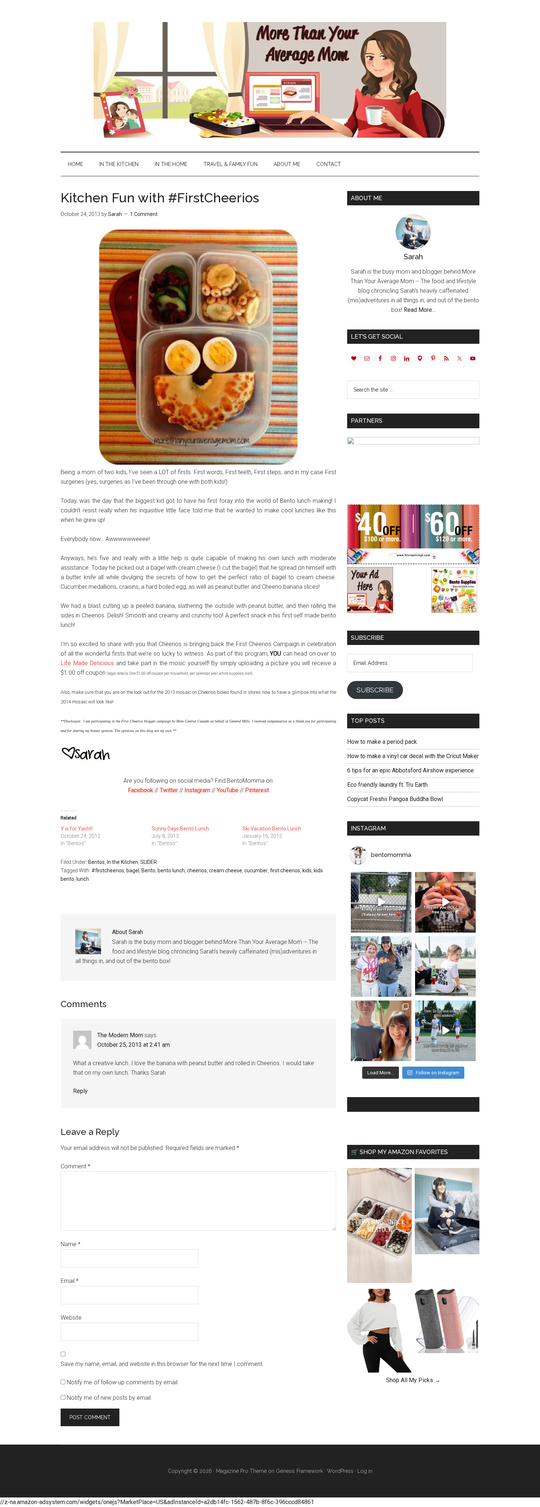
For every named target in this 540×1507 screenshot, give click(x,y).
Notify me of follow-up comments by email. (123, 1382)
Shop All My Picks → (413, 1380)
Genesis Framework (299, 1471)
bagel (132, 870)
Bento (148, 870)
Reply (80, 1091)
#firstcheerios (107, 870)
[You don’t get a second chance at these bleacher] (381, 902)
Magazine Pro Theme (241, 1471)
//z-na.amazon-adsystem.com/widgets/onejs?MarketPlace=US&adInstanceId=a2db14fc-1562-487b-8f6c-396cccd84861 (157, 1502)
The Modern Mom (120, 1035)
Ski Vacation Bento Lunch (271, 829)
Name (70, 1244)
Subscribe (375, 690)
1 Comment (144, 214)
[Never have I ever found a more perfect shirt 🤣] (445, 966)
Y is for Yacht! (77, 829)
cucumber (256, 870)
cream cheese (225, 870)
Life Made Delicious (87, 663)
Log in (364, 1471)
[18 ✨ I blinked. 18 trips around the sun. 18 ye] (381, 1031)
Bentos (96, 862)
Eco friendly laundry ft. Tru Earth (387, 784)
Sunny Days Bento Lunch (180, 829)
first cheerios (285, 870)
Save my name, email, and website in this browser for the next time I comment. (162, 1363)
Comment (75, 1166)
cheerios (197, 870)
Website (71, 1317)
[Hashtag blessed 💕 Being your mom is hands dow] (381, 966)
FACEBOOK (367, 1104)
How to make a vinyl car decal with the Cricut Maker (413, 756)
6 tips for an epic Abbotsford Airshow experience (410, 770)
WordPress (340, 1471)
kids (307, 870)
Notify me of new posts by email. (109, 1397)
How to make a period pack (382, 741)
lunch (82, 879)
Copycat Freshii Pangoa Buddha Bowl (395, 799)
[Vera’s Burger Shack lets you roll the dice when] (445, 902)
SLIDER (148, 862)
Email (70, 1280)
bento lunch (171, 870)
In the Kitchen (122, 862)
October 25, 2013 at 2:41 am (133, 1044)
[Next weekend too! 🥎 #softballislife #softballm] (445, 1031)
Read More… (420, 309)
